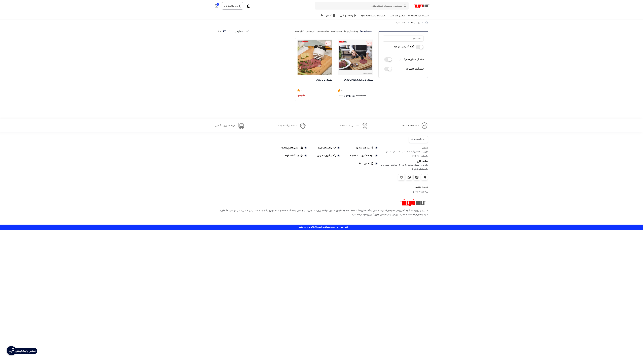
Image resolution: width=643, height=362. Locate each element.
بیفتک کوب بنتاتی (323, 80)
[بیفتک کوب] (413, 203)
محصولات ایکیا (397, 16)
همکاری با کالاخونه (359, 155)
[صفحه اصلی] (426, 23)
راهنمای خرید (346, 15)
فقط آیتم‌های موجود (404, 47)
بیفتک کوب (401, 23)
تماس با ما (326, 15)
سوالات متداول (362, 147)
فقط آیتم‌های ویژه (415, 69)
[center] (405, 6)
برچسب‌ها (415, 23)
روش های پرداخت (290, 147)
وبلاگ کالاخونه (291, 155)
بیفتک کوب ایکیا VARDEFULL (358, 80)
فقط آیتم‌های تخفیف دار (412, 59)
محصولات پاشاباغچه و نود (373, 16)
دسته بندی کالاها (420, 16)
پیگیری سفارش (324, 155)
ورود (235, 6)
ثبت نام (228, 6)
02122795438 (420, 192)
